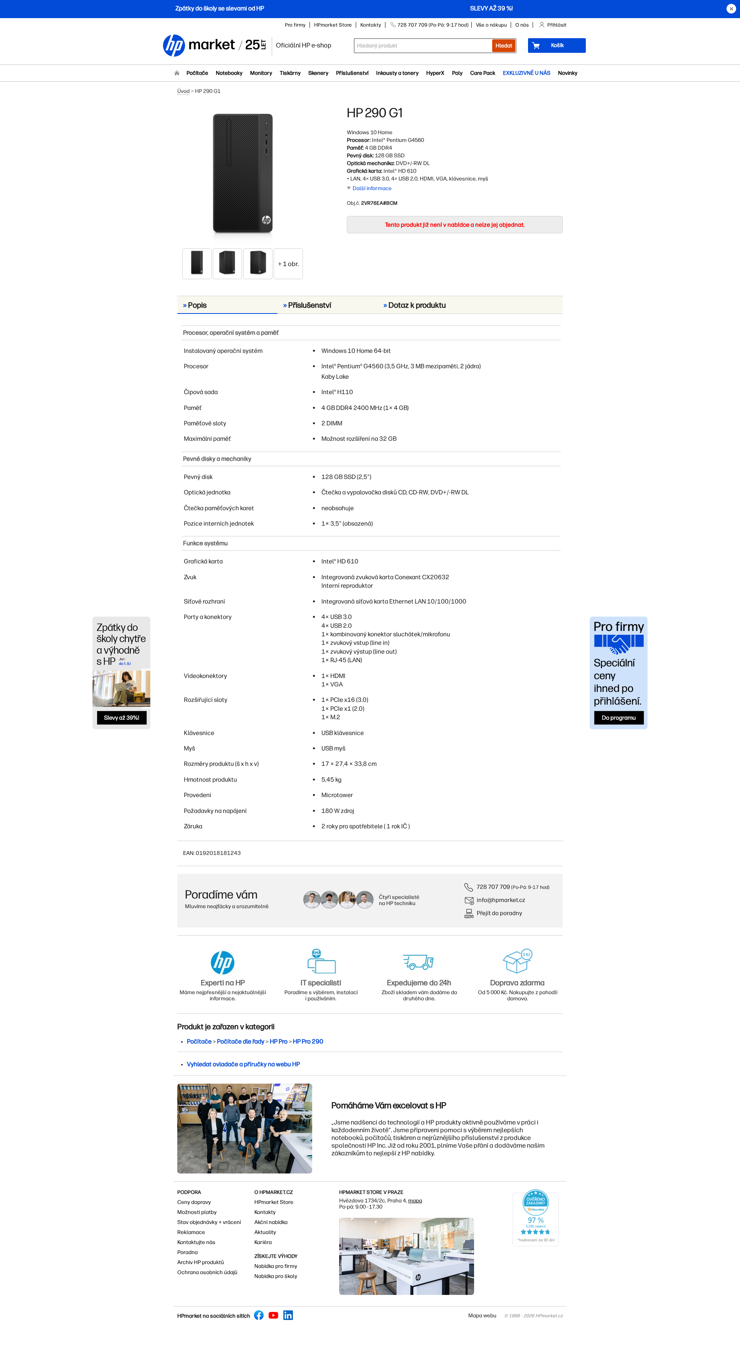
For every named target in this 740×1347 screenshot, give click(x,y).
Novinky (567, 73)
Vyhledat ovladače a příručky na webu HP (243, 1064)
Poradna (187, 1252)
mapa (415, 1200)
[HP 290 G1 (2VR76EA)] (242, 176)
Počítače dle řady (240, 1041)
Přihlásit (557, 25)
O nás (522, 25)
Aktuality (265, 1232)
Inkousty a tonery (397, 73)
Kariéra (263, 1242)
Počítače (197, 73)
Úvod (183, 91)
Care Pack (482, 73)
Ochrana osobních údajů (207, 1272)
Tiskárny (290, 73)
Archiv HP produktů (200, 1262)
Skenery (318, 73)
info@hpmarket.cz (501, 900)
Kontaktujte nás (196, 1242)
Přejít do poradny (499, 913)
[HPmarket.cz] (214, 46)
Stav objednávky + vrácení (209, 1222)
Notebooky (229, 73)
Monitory (261, 73)
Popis (195, 305)
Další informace (372, 188)
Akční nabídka (271, 1222)
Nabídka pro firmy (275, 1266)
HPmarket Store (333, 25)
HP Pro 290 (308, 1041)
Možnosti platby (197, 1212)
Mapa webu (482, 1315)
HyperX (435, 73)
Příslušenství (352, 73)
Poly (457, 73)
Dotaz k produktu (414, 305)
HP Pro (279, 1041)
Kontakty (370, 25)
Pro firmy (295, 25)
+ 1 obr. (288, 264)
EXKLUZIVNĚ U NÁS (526, 73)
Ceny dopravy (194, 1202)
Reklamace (191, 1232)
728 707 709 (493, 886)
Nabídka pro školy (275, 1276)
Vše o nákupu (491, 25)
